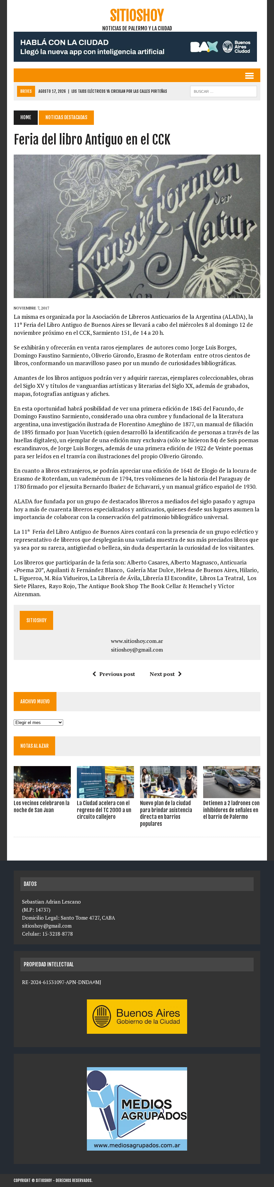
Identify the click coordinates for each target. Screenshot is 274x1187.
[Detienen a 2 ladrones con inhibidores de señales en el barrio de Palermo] (231, 793)
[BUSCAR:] (223, 90)
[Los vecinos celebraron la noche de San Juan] (42, 793)
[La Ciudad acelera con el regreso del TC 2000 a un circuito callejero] (105, 793)
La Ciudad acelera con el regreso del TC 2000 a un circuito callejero (104, 810)
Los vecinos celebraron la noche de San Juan (42, 806)
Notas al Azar (34, 746)
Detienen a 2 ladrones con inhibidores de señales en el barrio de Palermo (231, 810)
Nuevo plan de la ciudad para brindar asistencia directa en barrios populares (166, 813)
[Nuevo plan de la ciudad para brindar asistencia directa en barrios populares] (168, 793)
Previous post (117, 674)
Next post (162, 674)
